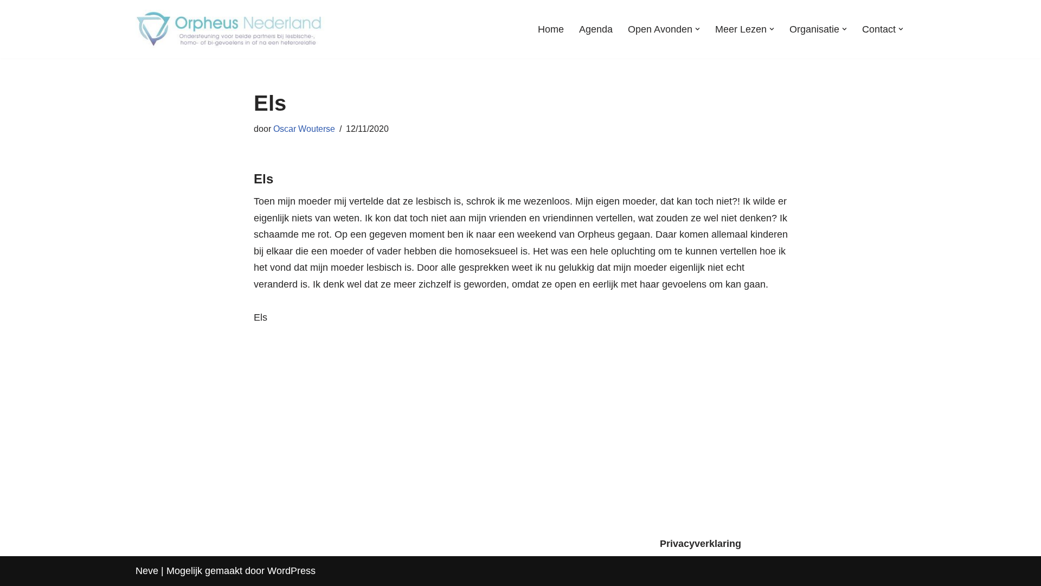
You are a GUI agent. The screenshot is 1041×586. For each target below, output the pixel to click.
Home (551, 29)
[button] (697, 29)
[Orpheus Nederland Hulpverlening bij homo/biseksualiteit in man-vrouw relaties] (230, 29)
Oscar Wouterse (304, 128)
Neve (147, 570)
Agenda (596, 29)
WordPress (291, 570)
